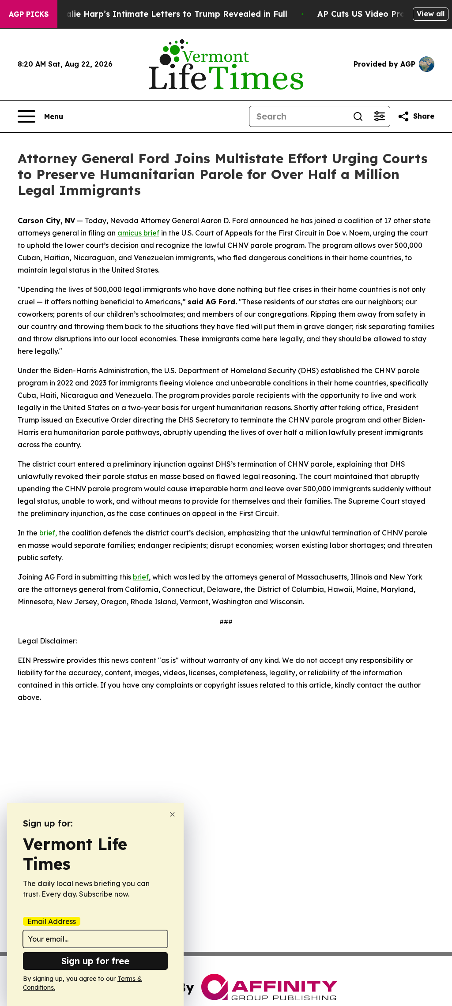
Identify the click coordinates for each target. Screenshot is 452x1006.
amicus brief (138, 232)
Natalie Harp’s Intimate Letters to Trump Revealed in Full (169, 14)
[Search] (358, 116)
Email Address (51, 921)
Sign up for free (95, 960)
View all (430, 13)
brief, (48, 532)
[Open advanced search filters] (379, 116)
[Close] (172, 814)
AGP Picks (29, 14)
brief (141, 576)
